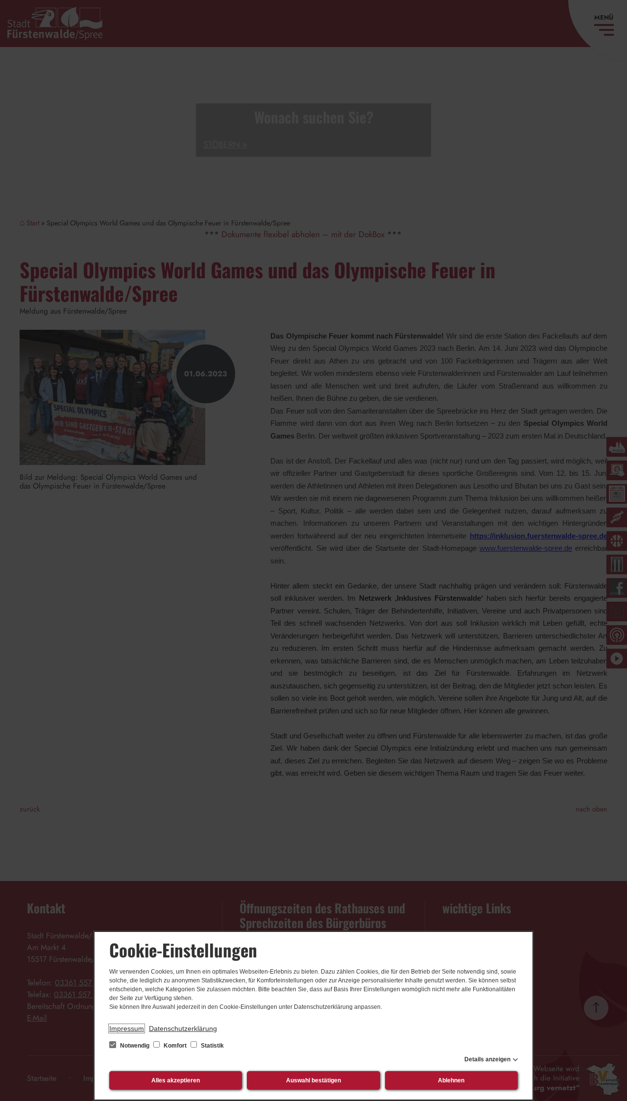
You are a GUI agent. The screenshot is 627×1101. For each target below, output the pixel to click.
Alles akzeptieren (175, 1080)
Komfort (175, 1045)
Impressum (126, 1028)
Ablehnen (451, 1080)
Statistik (211, 1045)
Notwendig (135, 1045)
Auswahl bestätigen (313, 1080)
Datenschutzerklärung (183, 1028)
